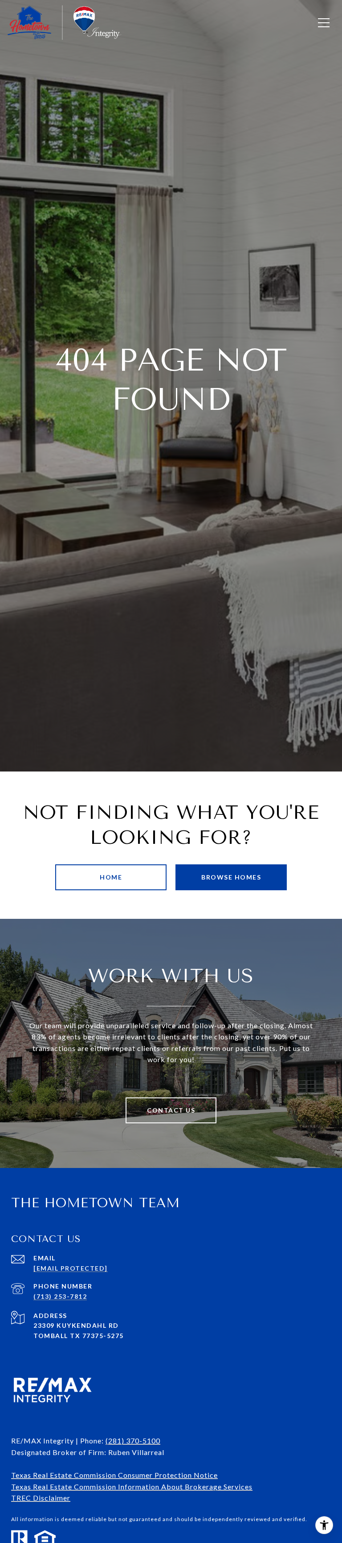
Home (111, 877)
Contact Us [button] (171, 1110)
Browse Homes (231, 877)
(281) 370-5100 (133, 1440)
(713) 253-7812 (60, 1296)
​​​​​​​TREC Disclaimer (40, 1497)
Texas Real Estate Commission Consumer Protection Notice (114, 1475)
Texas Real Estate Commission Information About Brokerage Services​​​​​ (131, 1486)
